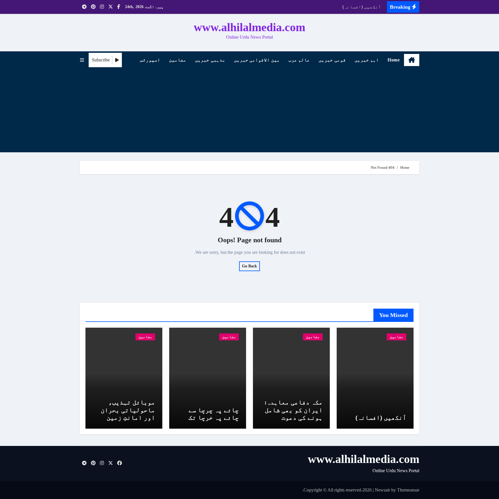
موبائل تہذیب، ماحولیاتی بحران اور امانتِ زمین (128, 410)
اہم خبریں (367, 59)
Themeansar (408, 489)
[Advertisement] (248, 112)
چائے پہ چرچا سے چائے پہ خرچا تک (214, 413)
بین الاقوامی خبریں (257, 59)
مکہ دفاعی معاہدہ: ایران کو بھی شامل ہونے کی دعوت (294, 410)
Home (394, 59)
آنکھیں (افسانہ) (380, 417)
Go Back (249, 266)
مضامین (177, 59)
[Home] (411, 60)
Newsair (382, 489)
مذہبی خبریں (210, 59)
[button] (82, 60)
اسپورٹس (150, 59)
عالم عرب (299, 59)
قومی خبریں (332, 59)
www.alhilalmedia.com (249, 27)
